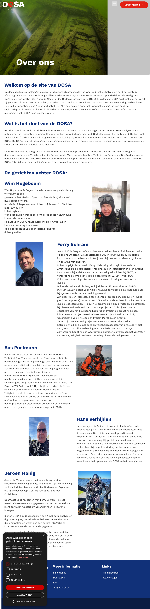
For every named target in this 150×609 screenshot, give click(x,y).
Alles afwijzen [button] (25, 595)
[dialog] (25, 569)
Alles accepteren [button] (25, 587)
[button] (114, 3)
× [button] (43, 536)
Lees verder (23, 557)
